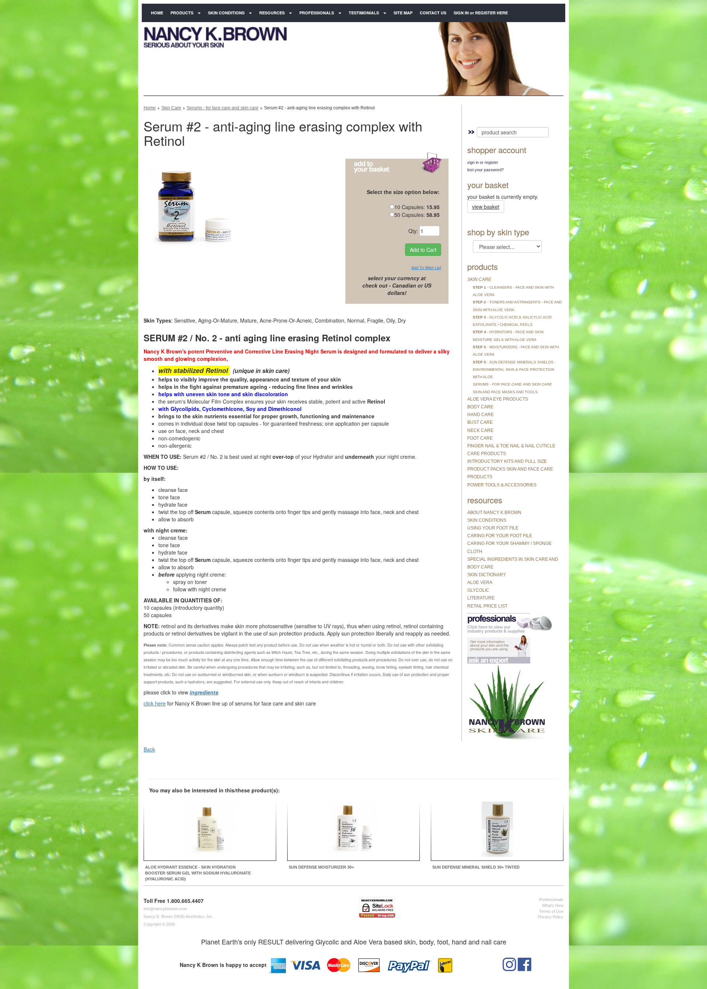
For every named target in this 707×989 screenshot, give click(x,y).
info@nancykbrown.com (165, 909)
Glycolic (478, 590)
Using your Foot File (492, 528)
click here (155, 703)
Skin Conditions (226, 12)
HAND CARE (480, 414)
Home (157, 12)
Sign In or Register (482, 162)
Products (181, 12)
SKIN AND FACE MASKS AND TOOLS (505, 392)
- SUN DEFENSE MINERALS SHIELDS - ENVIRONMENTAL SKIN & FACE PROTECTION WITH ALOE (514, 369)
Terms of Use (551, 911)
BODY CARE (480, 406)
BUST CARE (480, 422)
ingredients (204, 692)
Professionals (316, 12)
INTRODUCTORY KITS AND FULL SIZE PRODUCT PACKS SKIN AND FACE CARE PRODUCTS (510, 469)
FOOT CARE (480, 438)
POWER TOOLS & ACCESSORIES (502, 485)
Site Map (403, 12)
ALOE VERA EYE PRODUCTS (497, 399)
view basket (485, 206)
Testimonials (364, 12)
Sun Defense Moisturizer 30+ (321, 867)
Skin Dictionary (486, 574)
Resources (272, 12)
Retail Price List (487, 606)
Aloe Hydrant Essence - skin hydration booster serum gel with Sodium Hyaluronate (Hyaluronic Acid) (198, 873)
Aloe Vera (479, 582)
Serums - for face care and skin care (222, 107)
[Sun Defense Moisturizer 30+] (353, 830)
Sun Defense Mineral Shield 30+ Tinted (476, 867)
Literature (481, 598)
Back (149, 749)
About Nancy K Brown (494, 512)
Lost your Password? (485, 170)
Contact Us (433, 12)
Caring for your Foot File (499, 535)
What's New (552, 905)
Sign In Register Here (481, 12)
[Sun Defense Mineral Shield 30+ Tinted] (497, 830)
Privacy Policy (550, 917)
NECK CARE (480, 430)
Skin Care (171, 107)
